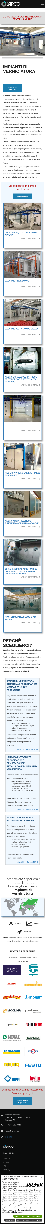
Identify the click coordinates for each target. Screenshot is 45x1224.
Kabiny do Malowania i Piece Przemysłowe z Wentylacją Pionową (21, 379)
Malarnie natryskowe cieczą (21, 329)
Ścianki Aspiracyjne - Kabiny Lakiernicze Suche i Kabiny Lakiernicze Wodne (21, 571)
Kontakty (6, 1170)
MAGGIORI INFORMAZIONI (27, 750)
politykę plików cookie (13, 1212)
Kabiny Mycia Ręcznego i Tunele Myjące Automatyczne (22, 522)
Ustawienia (10, 1220)
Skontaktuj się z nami (22, 1101)
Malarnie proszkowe (17, 281)
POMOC (8, 1137)
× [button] (41, 1177)
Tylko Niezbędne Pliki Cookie (29, 1220)
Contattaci (22, 196)
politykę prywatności (22, 1210)
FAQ (4, 1166)
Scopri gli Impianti (13, 88)
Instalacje (6, 1158)
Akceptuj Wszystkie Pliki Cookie (28, 1216)
